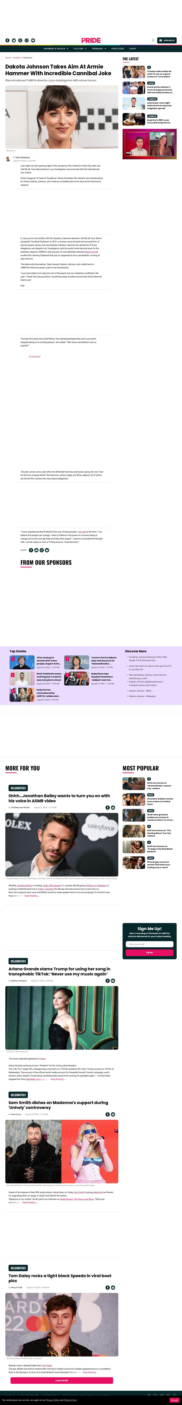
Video (132, 48)
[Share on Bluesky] (47, 550)
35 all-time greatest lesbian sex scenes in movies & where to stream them (160, 818)
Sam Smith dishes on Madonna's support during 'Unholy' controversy (58, 1105)
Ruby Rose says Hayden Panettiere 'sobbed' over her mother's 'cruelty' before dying (102, 680)
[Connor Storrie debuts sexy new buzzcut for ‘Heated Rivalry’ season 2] (76, 662)
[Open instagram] (27, 40)
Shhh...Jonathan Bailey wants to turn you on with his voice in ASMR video (59, 798)
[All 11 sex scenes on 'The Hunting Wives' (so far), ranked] (134, 831)
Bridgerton (101, 885)
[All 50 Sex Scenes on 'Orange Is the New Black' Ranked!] (134, 846)
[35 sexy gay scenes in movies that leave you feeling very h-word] (134, 862)
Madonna (97, 1192)
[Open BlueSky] (14, 40)
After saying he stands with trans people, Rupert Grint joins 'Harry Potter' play (48, 664)
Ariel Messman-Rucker (20, 807)
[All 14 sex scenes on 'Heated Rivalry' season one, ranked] (134, 783)
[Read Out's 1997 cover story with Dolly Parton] (134, 119)
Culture (78, 48)
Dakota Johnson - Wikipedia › (143, 696)
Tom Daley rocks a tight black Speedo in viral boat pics (60, 1278)
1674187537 (34, 356)
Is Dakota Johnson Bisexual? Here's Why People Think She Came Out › (148, 659)
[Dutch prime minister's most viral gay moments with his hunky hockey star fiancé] (134, 87)
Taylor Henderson (22, 157)
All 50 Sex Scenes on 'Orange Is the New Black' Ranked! (160, 849)
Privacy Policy (52, 1400)
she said (82, 531)
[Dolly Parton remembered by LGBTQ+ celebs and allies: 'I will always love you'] (22, 694)
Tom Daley (47, 1365)
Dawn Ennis (16, 1114)
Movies (150, 795)
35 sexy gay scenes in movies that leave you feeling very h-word (158, 865)
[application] (150, 144)
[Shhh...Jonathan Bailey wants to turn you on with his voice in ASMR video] (61, 844)
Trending (97, 48)
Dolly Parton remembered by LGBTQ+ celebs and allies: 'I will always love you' (47, 696)
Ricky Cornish (16, 1287)
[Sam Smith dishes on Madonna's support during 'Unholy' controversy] (61, 1151)
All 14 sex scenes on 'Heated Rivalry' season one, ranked (159, 786)
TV (149, 67)
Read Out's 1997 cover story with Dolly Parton (158, 121)
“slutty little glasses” (52, 885)
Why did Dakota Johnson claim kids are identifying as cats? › (147, 677)
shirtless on (91, 885)
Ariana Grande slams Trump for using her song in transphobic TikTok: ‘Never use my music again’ (59, 971)
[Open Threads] (20, 40)
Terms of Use (70, 1400)
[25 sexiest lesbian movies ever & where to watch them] (134, 799)
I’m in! (149, 952)
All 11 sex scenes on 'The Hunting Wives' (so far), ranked (159, 833)
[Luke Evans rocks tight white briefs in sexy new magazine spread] (134, 103)
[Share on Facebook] (31, 550)
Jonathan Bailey (24, 885)
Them (42, 1058)
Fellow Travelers (45, 889)
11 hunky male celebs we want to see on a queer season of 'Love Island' (159, 74)
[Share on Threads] (42, 550)
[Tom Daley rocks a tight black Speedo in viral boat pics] (61, 1324)
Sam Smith (79, 1192)
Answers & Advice (54, 48)
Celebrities (27, 58)
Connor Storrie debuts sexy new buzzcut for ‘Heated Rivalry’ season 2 (103, 662)
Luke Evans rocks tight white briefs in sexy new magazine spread (159, 106)
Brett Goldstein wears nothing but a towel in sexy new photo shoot (49, 676)
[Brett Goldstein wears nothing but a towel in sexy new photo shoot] (22, 678)
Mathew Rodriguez (19, 981)
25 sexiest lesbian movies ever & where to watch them (160, 801)
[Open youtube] (33, 40)
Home (8, 58)
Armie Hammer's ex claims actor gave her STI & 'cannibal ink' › (150, 668)
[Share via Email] (36, 550)
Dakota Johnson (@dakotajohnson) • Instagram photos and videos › (146, 683)
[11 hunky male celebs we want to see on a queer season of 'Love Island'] (134, 71)
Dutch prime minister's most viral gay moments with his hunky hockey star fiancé (160, 91)
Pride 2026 (118, 48)
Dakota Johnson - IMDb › (140, 691)
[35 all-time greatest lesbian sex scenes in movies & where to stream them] (134, 815)
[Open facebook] (7, 40)
